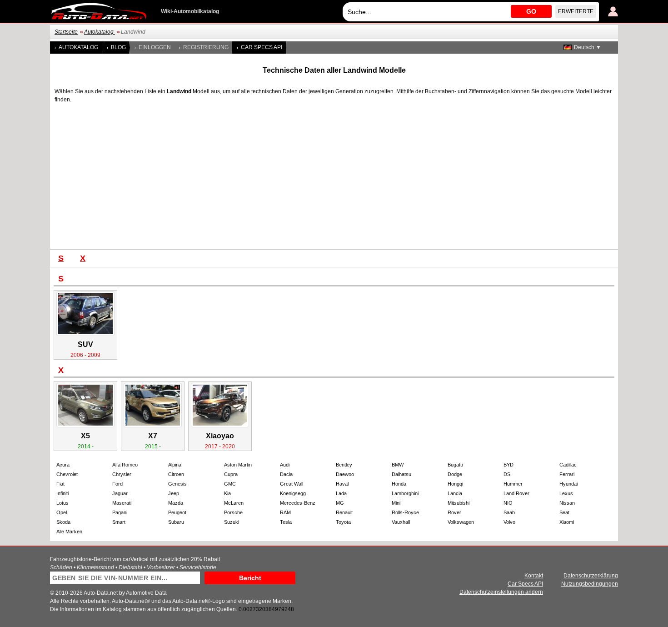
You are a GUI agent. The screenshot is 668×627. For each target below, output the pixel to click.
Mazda (175, 503)
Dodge (455, 474)
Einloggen (155, 47)
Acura (63, 464)
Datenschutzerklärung (590, 575)
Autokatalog (99, 32)
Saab (509, 512)
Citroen (176, 474)
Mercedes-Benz (297, 503)
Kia (227, 493)
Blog (118, 47)
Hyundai (568, 484)
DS (506, 474)
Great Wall (291, 484)
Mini (396, 503)
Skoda (63, 522)
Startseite (66, 32)
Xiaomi (566, 522)
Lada (341, 493)
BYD (508, 464)
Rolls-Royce (405, 512)
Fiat (60, 484)
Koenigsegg (293, 493)
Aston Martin (238, 464)
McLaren (234, 503)
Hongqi (455, 484)
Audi (284, 464)
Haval (342, 484)
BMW (398, 464)
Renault (344, 512)
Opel (61, 512)
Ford (117, 484)
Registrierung (206, 47)
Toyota (343, 522)
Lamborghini (405, 493)
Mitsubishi (458, 503)
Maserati (121, 503)
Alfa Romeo (125, 464)
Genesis (177, 484)
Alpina (174, 464)
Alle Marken (69, 531)
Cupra (231, 474)
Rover (454, 512)
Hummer (513, 484)
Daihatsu (401, 474)
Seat (564, 512)
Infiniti (62, 493)
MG (340, 503)
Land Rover (516, 493)
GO (531, 11)
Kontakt (533, 575)
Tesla (286, 522)
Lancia (455, 493)
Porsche (233, 512)
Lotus (62, 503)
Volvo (509, 522)
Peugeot (177, 512)
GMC (230, 484)
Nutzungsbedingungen (589, 584)
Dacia (286, 474)
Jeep (173, 493)
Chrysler (121, 474)
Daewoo (345, 474)
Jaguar (120, 493)
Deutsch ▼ (587, 47)
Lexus (566, 493)
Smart (118, 522)
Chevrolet (67, 474)
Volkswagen (461, 522)
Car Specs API (261, 47)
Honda (399, 484)
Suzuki (231, 522)
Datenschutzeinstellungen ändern (501, 592)
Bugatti (455, 464)
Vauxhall (401, 522)
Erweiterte (575, 11)
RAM (285, 512)
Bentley (344, 464)
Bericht (250, 578)
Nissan (567, 503)
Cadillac (568, 464)
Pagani (119, 512)
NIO (508, 503)
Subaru (176, 522)
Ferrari (566, 474)
